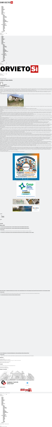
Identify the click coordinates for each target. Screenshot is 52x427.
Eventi (2, 10)
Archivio (2, 31)
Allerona (4, 44)
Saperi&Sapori (3, 9)
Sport (2, 13)
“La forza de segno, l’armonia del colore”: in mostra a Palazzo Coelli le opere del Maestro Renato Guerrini (14, 228)
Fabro (3, 47)
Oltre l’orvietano (3, 24)
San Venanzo (4, 23)
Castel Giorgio (4, 16)
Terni (3, 29)
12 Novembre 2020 (2, 85)
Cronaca (2, 8)
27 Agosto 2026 (2, 229)
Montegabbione (5, 50)
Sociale (2, 12)
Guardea (4, 19)
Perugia (4, 30)
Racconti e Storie (4, 78)
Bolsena (4, 27)
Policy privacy (7, 367)
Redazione (5, 84)
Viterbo (4, 60)
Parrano (4, 22)
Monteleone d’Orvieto (5, 21)
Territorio (3, 14)
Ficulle (4, 18)
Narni (3, 58)
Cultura (2, 7)
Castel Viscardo (5, 17)
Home (2, 6)
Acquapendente (5, 25)
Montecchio (4, 20)
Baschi (4, 15)
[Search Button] (6, 394)
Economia (3, 39)
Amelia (4, 26)
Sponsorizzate (3, 42)
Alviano (4, 55)
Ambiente (3, 36)
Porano (4, 52)
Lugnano (4, 28)
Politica (2, 11)
